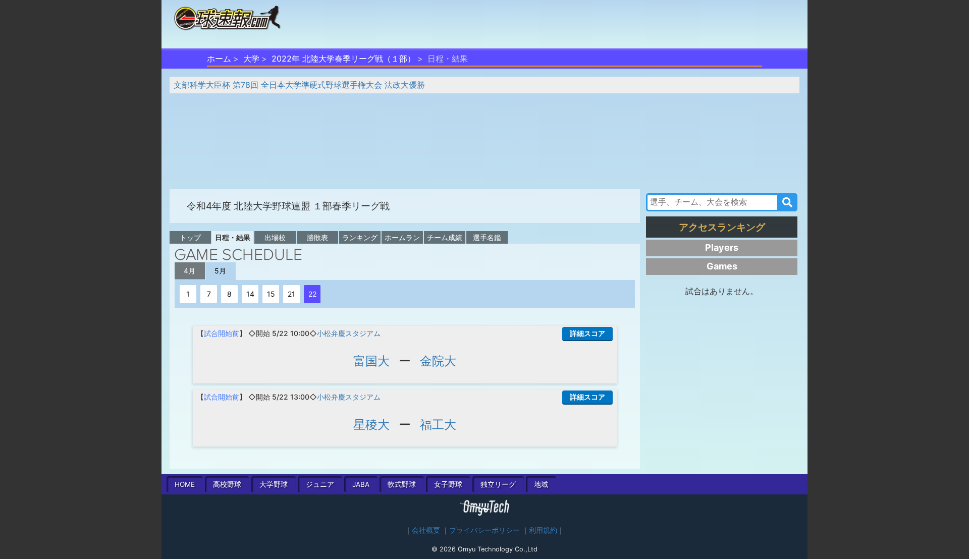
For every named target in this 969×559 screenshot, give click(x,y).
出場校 (275, 237)
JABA (360, 484)
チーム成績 (444, 237)
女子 (448, 484)
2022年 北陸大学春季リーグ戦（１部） (343, 58)
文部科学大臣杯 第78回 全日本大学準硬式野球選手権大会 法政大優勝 (299, 85)
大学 (251, 58)
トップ (190, 237)
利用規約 (543, 530)
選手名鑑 (487, 237)
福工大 (438, 424)
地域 (541, 484)
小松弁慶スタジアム (349, 333)
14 (250, 294)
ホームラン (402, 237)
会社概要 (426, 530)
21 (291, 294)
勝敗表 (317, 237)
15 (271, 294)
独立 (498, 484)
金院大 (438, 361)
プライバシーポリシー (484, 530)
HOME (185, 484)
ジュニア (320, 484)
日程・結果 (232, 237)
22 (312, 294)
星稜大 (371, 424)
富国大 (371, 361)
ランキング (360, 237)
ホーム (219, 58)
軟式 (402, 484)
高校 (227, 484)
